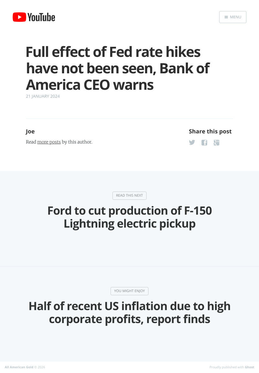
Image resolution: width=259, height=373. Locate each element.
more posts (49, 142)
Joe (30, 131)
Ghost (249, 367)
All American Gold (19, 367)
